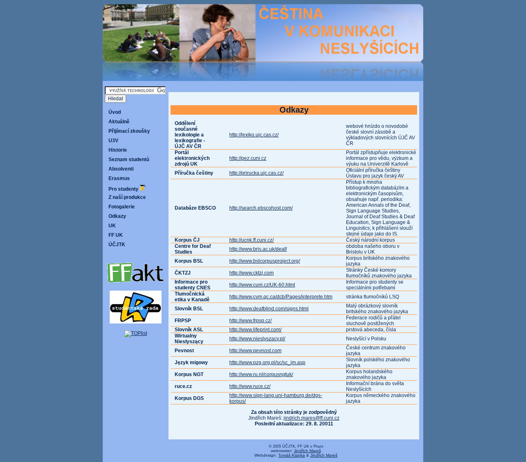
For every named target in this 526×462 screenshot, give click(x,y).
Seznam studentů (128, 159)
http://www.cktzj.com (251, 273)
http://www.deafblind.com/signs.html (269, 309)
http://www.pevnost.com (255, 350)
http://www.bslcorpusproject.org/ (264, 261)
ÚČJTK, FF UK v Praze (302, 446)
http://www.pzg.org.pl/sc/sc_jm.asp (267, 362)
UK (112, 226)
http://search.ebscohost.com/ (261, 208)
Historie (117, 150)
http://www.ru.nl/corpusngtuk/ (261, 374)
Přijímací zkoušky (129, 131)
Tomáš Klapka (291, 455)
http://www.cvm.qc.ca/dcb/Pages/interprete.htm (280, 297)
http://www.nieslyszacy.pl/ (257, 339)
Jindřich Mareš (307, 450)
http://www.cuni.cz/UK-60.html (262, 285)
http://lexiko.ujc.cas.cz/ (254, 135)
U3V (113, 140)
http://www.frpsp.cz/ (250, 320)
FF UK (115, 235)
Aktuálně (118, 122)
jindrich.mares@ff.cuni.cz (311, 418)
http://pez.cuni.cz (247, 158)
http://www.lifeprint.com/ (255, 330)
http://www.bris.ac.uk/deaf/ (258, 249)
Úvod (114, 112)
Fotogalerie (121, 207)
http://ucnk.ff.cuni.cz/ (251, 240)
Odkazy (117, 216)
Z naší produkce (127, 197)
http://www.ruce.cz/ (249, 386)
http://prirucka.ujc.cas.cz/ (256, 173)
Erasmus (119, 178)
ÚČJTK (116, 244)
